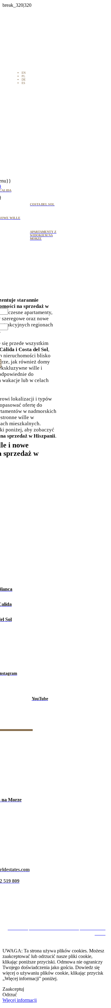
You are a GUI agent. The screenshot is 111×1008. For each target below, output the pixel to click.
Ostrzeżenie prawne (57, 879)
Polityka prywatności (57, 890)
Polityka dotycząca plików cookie (57, 901)
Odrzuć (9, 994)
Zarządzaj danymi (58, 912)
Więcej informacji (19, 1000)
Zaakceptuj (13, 989)
